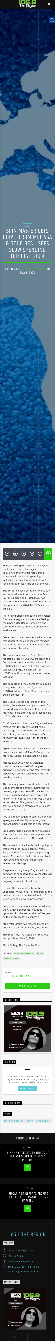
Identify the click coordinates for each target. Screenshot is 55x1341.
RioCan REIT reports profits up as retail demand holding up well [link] (27, 1197)
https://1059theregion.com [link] (21, 1250)
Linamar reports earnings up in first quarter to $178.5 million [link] (28, 1156)
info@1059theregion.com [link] (20, 1261)
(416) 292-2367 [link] (16, 1256)
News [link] (27, 226)
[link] (5, 4)
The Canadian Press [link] (33, 269)
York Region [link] (11, 958)
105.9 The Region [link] (24, 953)
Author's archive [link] (27, 986)
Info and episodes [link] (27, 1088)
